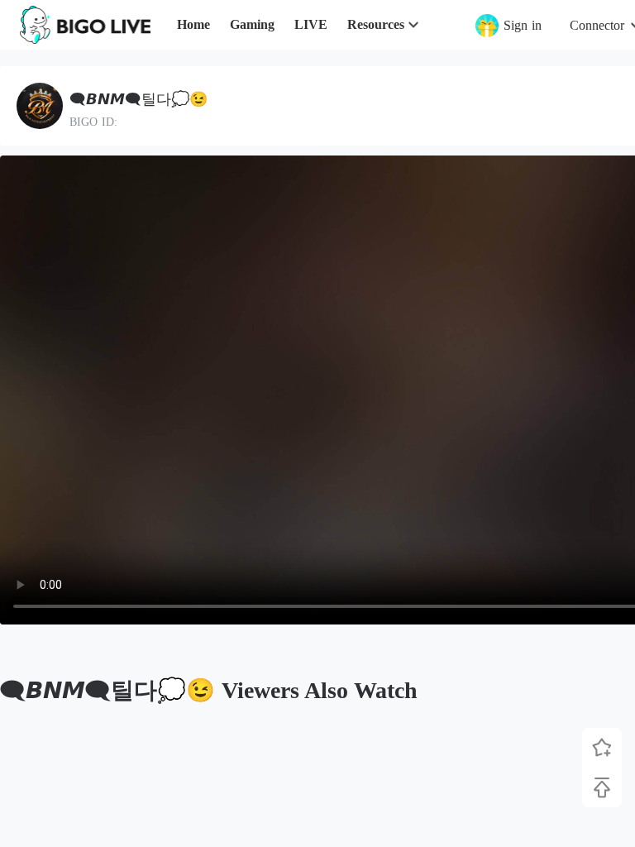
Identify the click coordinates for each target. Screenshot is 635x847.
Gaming (252, 24)
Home (193, 24)
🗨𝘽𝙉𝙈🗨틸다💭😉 (138, 99)
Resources (375, 24)
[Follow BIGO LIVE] (602, 748)
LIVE (310, 24)
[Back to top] (602, 787)
